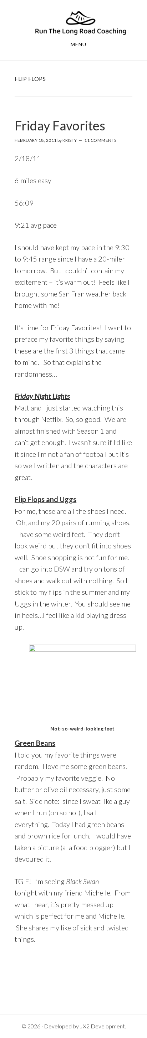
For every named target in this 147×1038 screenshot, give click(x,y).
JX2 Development (102, 1026)
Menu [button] (78, 44)
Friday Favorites (60, 125)
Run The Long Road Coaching (80, 22)
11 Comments (100, 140)
